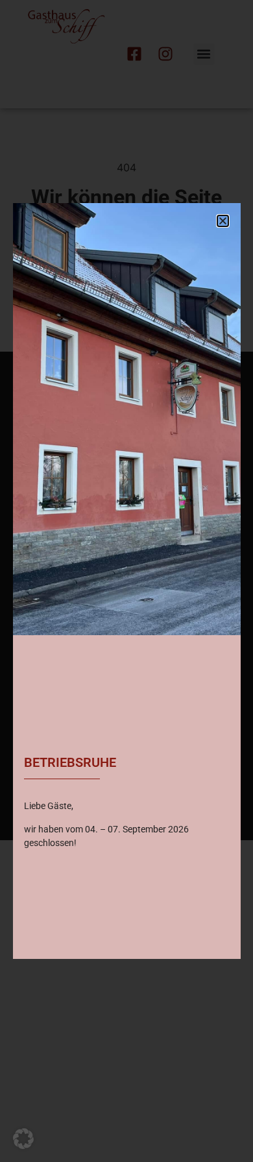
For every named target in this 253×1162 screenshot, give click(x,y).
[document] (126, 581)
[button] (23, 1138)
